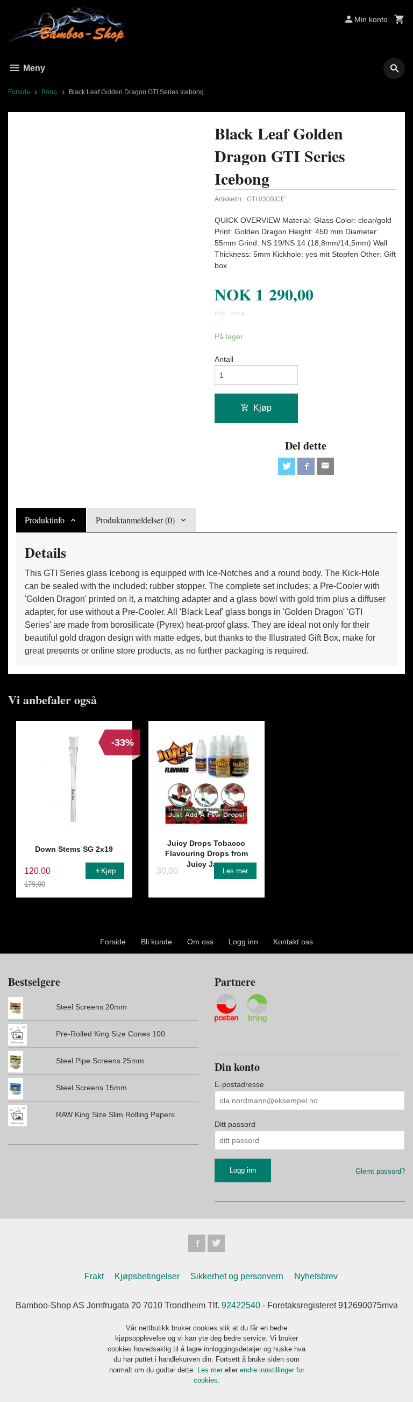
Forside (19, 92)
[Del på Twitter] (286, 466)
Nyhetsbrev (316, 1276)
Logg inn (243, 941)
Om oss (200, 941)
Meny (33, 68)
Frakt (94, 1276)
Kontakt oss (293, 941)
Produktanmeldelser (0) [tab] (135, 519)
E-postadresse (239, 1084)
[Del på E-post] (325, 466)
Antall (224, 359)
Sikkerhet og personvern (236, 1276)
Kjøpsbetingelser (147, 1276)
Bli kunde (156, 941)
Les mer (211, 1370)
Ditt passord (235, 1124)
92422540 (241, 1305)
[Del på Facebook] (306, 466)
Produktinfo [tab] (45, 519)
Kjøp (262, 407)
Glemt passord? (380, 1171)
